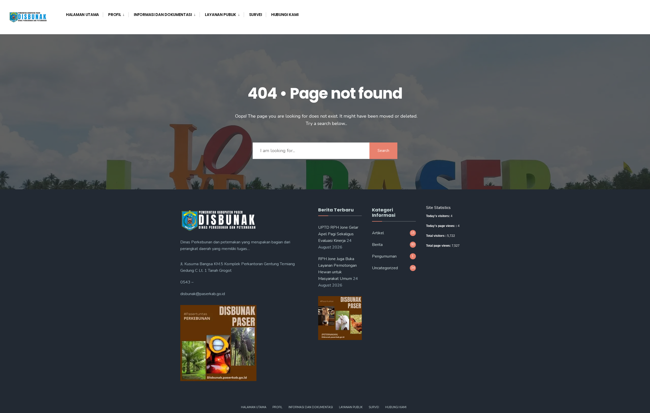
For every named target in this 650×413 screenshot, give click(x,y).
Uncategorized (385, 268)
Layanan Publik (220, 14)
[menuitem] (115, 14)
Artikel (378, 233)
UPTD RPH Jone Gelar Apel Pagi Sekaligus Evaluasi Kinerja (338, 234)
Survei (255, 14)
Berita (377, 244)
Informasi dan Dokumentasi (163, 14)
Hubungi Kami (284, 14)
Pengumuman (384, 256)
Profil (114, 14)
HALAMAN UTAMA (82, 14)
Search (383, 150)
